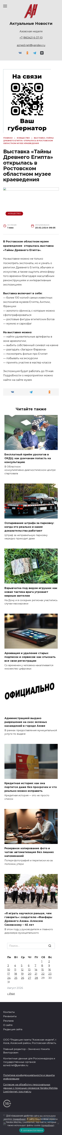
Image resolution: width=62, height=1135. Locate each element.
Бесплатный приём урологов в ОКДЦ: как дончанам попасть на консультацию (27, 458)
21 (36, 973)
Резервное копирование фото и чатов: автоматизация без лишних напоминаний (29, 852)
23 (50, 973)
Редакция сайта (12, 1029)
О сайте (8, 1025)
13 (29, 969)
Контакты (9, 1012)
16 (49, 969)
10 (8, 969)
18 (15, 973)
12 (22, 969)
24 (8, 977)
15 (42, 969)
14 (36, 969)
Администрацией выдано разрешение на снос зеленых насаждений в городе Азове (25, 722)
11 (15, 969)
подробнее (19, 1119)
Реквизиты (10, 1016)
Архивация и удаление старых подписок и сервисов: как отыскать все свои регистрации (30, 656)
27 (29, 977)
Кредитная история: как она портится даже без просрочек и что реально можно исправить (30, 787)
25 (15, 977)
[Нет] (58, 1123)
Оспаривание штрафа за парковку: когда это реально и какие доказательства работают (29, 526)
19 (22, 973)
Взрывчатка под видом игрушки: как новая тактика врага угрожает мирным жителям (30, 591)
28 (36, 977)
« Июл (11, 993)
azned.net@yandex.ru (31, 45)
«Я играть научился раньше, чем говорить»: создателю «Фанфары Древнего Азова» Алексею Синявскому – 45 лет (28, 919)
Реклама (8, 1020)
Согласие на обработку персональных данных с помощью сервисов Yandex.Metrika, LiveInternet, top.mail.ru (30, 1088)
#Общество (14, 213)
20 (29, 973)
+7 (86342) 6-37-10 (31, 37)
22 (43, 973)
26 (22, 977)
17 (8, 973)
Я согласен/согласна (32, 1130)
